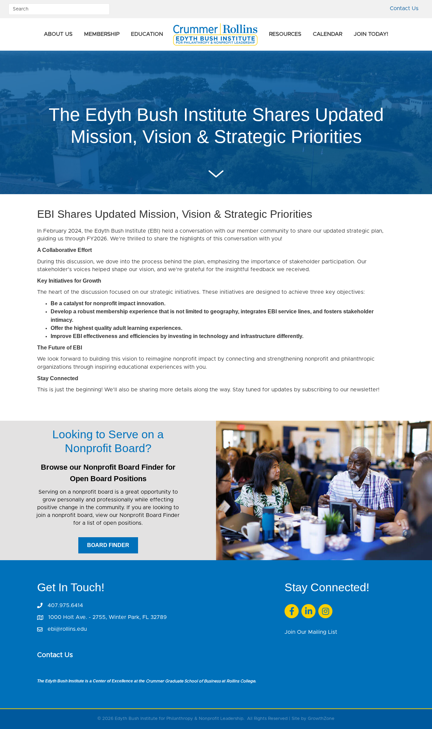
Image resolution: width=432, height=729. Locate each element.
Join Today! (371, 34)
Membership (101, 34)
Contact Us (404, 8)
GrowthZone (321, 719)
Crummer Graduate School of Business (183, 681)
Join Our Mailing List (311, 632)
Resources (285, 34)
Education (147, 34)
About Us (58, 34)
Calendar (327, 34)
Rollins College (240, 681)
